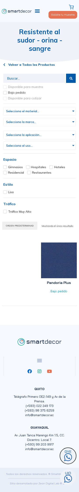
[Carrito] (71, 7)
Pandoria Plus (59, 282)
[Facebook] (29, 371)
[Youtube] (49, 371)
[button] (37, 11)
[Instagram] (39, 371)
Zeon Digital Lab (48, 483)
